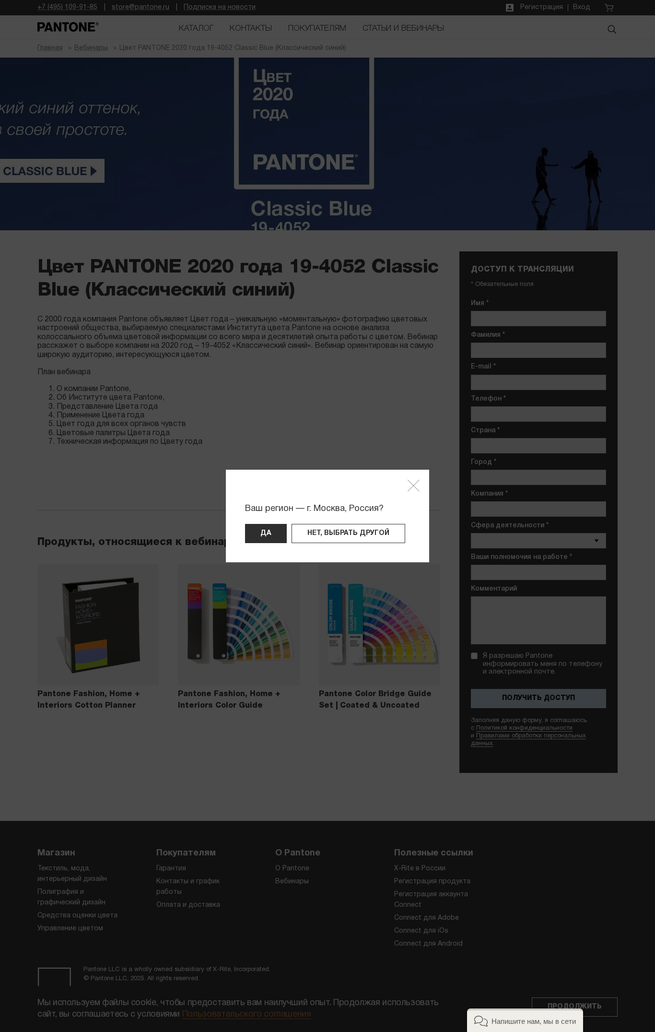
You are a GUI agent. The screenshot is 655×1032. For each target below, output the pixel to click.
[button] (525, 1020)
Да (265, 533)
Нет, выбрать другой (348, 533)
